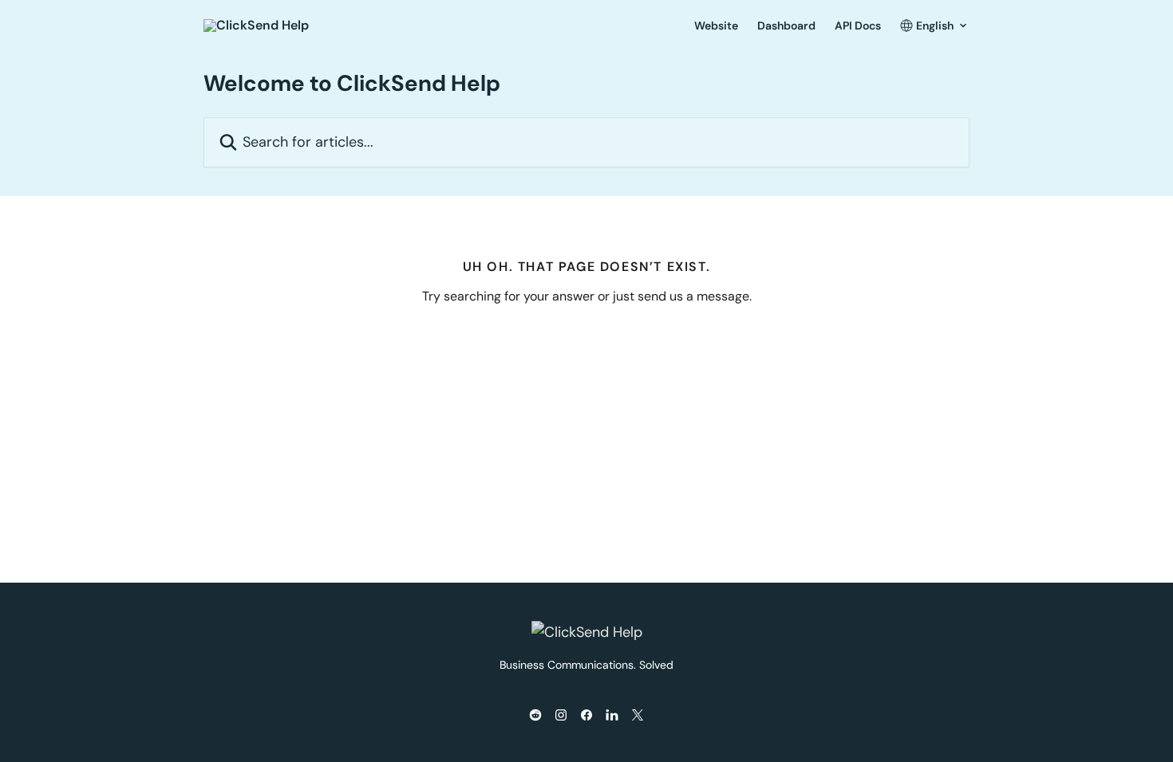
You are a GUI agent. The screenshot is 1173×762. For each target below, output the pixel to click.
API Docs (858, 25)
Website (716, 25)
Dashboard (786, 25)
